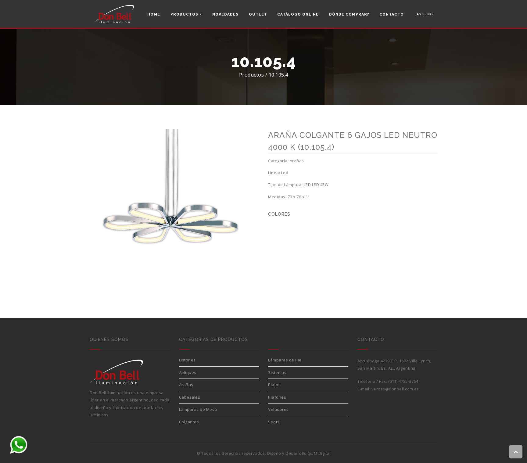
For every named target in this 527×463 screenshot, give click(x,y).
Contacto (391, 14)
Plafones (277, 397)
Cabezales (189, 397)
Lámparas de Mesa (198, 409)
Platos (274, 384)
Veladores (278, 409)
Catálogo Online (298, 14)
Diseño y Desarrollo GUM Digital (299, 453)
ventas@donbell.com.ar (395, 389)
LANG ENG (423, 14)
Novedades (225, 14)
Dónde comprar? (349, 14)
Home (153, 14)
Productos (184, 14)
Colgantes (189, 422)
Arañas (186, 384)
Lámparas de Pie (285, 360)
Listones (187, 360)
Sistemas (277, 372)
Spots (274, 422)
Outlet (258, 14)
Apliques (187, 372)
